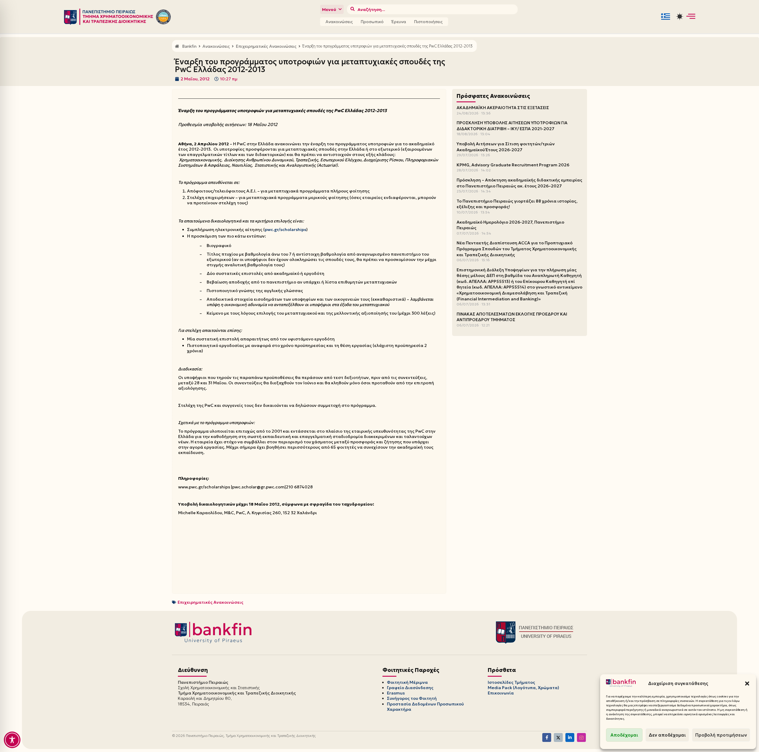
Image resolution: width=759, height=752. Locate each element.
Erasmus (396, 693)
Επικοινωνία (501, 693)
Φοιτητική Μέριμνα (407, 682)
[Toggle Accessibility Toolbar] (12, 740)
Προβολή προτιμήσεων (721, 735)
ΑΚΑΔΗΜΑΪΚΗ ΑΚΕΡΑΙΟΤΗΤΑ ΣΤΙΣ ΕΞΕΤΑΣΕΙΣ (503, 107)
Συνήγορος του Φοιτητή (412, 698)
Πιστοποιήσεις (428, 21)
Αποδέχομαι (624, 735)
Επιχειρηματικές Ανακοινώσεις (210, 602)
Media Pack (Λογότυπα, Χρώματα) (523, 687)
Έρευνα (398, 21)
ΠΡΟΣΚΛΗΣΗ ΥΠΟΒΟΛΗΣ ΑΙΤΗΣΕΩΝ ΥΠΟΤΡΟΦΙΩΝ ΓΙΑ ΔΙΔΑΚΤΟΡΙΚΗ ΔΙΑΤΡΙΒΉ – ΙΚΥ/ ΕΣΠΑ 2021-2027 (512, 125)
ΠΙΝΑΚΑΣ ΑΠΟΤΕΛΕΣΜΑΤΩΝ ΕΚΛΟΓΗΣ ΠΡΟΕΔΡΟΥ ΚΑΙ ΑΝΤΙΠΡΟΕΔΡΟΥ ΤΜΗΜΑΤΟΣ (512, 317)
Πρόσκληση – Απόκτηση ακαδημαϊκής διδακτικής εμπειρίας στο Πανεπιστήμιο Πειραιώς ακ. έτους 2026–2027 (519, 183)
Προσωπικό (372, 21)
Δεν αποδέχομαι (667, 735)
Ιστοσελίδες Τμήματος (511, 682)
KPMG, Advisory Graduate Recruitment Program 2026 (513, 165)
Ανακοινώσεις (339, 21)
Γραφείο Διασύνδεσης (410, 687)
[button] (747, 683)
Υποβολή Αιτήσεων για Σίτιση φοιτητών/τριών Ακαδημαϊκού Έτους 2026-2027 (506, 146)
